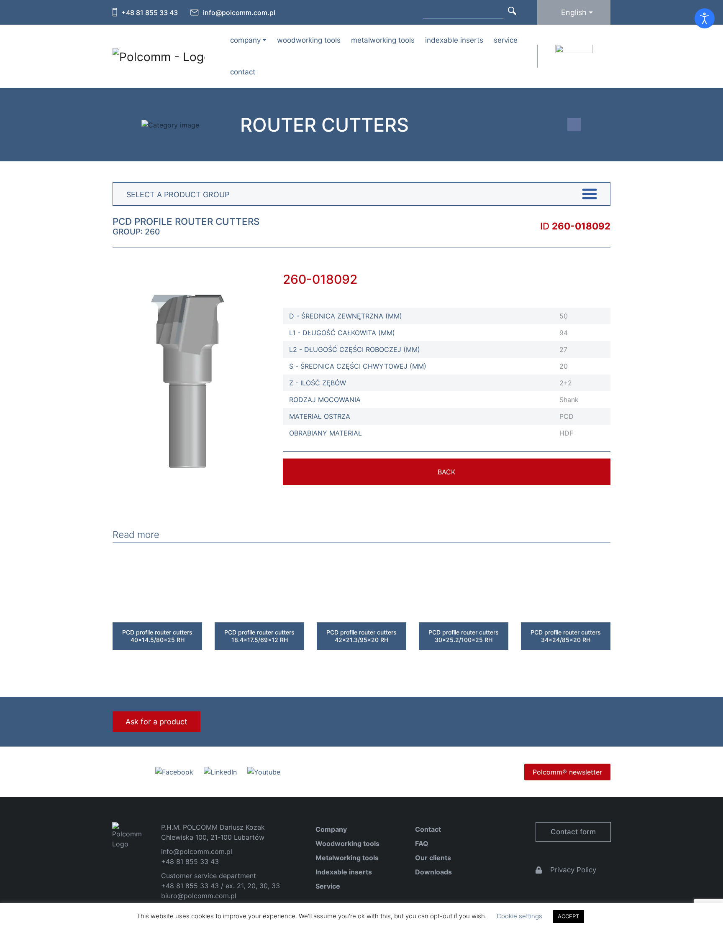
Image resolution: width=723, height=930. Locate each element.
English (574, 12)
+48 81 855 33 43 (149, 12)
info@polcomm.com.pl (239, 12)
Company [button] (245, 40)
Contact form (573, 832)
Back (446, 472)
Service (506, 40)
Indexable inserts (454, 40)
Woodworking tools (309, 40)
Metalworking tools (383, 40)
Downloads (433, 872)
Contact (242, 72)
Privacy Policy (573, 870)
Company (331, 829)
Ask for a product (156, 721)
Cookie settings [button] (519, 916)
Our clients (433, 858)
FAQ (421, 843)
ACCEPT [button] (568, 916)
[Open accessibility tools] (705, 18)
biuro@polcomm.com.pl (198, 896)
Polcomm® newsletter (567, 772)
